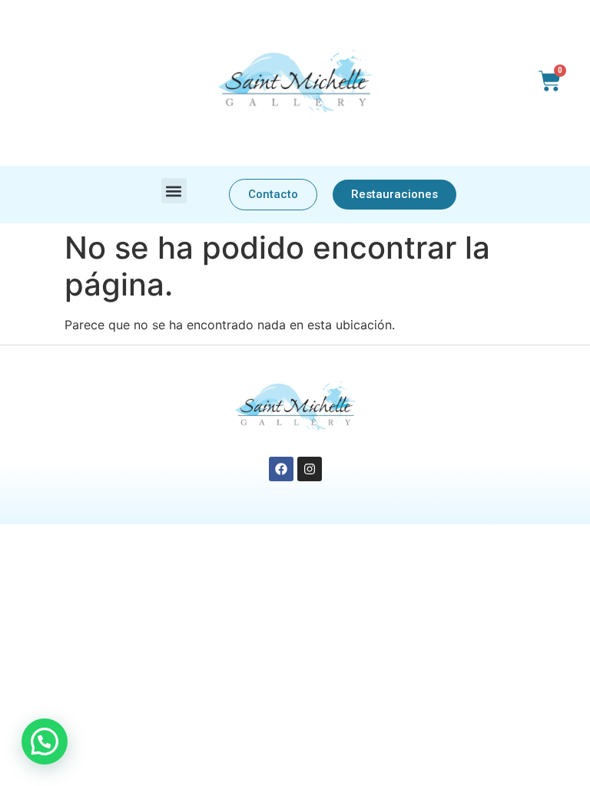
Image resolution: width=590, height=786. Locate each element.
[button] (174, 190)
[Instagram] (309, 469)
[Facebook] (281, 469)
